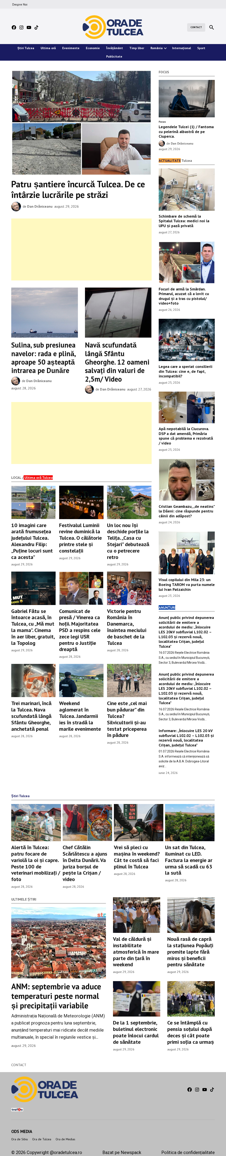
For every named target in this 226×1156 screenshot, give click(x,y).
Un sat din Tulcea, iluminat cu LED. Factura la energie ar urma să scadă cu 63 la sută (188, 860)
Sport (201, 48)
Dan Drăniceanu (40, 206)
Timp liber (136, 48)
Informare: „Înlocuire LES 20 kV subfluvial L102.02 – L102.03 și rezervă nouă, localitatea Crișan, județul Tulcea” (186, 738)
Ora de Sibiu (19, 1139)
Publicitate (114, 56)
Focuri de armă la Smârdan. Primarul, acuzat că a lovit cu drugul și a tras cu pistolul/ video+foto (184, 296)
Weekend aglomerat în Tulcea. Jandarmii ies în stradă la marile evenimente (80, 716)
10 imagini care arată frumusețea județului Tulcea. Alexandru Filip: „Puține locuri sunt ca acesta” (32, 541)
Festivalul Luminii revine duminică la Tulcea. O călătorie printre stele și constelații (80, 538)
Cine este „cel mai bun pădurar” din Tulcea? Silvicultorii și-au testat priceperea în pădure (127, 719)
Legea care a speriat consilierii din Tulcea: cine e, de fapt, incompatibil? (185, 371)
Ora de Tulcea (41, 1139)
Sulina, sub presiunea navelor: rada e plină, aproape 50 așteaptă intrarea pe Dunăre (43, 357)
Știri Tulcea (25, 48)
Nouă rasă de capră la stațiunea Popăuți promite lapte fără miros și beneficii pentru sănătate (190, 952)
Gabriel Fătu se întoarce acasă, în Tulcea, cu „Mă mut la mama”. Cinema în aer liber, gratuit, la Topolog (33, 627)
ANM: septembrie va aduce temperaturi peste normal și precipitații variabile (56, 996)
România (157, 48)
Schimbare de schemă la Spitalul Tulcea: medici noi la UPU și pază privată (184, 221)
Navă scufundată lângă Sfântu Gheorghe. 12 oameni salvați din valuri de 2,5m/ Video (117, 362)
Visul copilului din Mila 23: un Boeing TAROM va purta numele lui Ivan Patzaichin (187, 584)
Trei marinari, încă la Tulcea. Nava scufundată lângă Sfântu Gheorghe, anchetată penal (31, 716)
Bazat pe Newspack (121, 1152)
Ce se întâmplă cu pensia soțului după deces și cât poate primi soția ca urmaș (190, 1032)
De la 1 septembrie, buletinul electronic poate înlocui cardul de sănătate (136, 1032)
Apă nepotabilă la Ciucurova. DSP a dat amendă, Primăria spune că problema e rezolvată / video (186, 436)
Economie (93, 48)
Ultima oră (48, 48)
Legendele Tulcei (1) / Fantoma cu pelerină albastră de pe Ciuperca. (186, 131)
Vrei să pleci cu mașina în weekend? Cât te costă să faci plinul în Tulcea (137, 857)
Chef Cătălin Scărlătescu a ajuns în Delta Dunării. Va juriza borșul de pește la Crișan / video (85, 863)
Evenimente (70, 48)
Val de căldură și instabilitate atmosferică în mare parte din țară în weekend (136, 952)
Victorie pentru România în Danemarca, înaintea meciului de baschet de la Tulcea (126, 627)
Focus (162, 121)
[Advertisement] (81, 249)
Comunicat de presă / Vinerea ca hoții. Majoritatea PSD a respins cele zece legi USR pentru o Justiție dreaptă (79, 630)
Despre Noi (19, 4)
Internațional (181, 48)
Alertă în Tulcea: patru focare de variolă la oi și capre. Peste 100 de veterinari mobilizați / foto (35, 863)
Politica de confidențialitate (188, 1152)
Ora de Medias (65, 1139)
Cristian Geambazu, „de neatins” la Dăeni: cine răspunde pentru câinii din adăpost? (187, 511)
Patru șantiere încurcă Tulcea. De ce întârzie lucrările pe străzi (78, 189)
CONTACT (196, 27)
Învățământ (114, 48)
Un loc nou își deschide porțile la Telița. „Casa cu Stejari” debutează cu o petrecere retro (128, 541)
